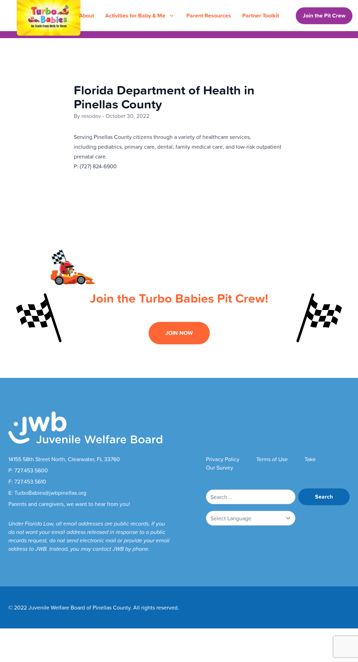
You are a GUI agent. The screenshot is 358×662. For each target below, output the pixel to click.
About (86, 16)
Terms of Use (272, 459)
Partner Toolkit (260, 16)
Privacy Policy (222, 459)
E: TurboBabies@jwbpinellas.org (47, 493)
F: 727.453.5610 (27, 481)
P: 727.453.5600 (28, 470)
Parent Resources (208, 16)
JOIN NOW (179, 333)
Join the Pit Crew (324, 16)
